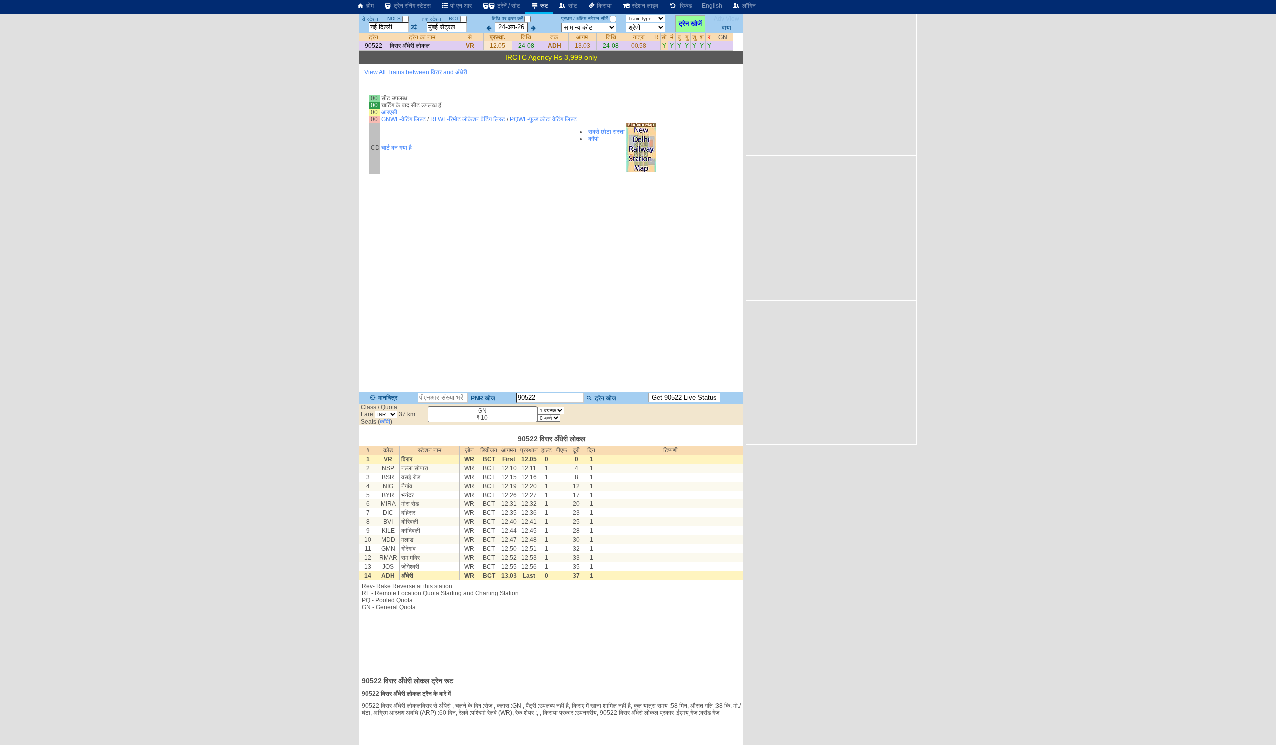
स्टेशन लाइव (644, 5)
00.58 (638, 45)
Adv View (726, 18)
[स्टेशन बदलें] (414, 27)
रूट (543, 5)
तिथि (526, 37)
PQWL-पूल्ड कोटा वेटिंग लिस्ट (543, 119)
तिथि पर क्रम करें (507, 18)
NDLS (394, 18)
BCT (454, 18)
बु (679, 37)
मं (671, 37)
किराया (603, 5)
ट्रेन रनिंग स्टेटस (411, 5)
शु (694, 37)
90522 (373, 45)
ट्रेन (373, 37)
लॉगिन (748, 5)
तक (554, 37)
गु (686, 37)
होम (369, 5)
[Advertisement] (551, 640)
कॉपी (593, 138)
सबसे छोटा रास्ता (606, 131)
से (470, 37)
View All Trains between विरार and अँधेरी (415, 72)
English (712, 5)
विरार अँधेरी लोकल (410, 45)
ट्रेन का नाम (422, 37)
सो (664, 37)
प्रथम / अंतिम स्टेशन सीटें (584, 18)
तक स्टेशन (431, 19)
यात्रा (639, 37)
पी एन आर (460, 5)
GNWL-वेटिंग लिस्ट (403, 119)
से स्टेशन (370, 19)
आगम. (582, 37)
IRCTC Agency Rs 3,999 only (551, 57)
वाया (726, 27)
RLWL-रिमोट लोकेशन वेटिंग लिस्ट (467, 119)
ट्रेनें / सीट (508, 5)
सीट (572, 5)
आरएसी (389, 112)
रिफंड (684, 5)
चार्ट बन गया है (396, 147)
